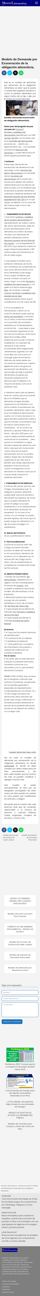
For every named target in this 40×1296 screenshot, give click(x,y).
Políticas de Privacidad (10, 1284)
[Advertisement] (20, 31)
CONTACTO (6, 1289)
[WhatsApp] (21, 72)
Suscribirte (6, 1287)
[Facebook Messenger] (9, 72)
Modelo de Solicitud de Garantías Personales (29, 837)
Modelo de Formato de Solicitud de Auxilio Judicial (10, 837)
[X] (15, 72)
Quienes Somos (8, 1292)
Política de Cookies (9, 1281)
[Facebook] (4, 72)
